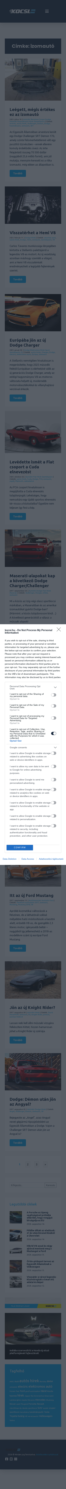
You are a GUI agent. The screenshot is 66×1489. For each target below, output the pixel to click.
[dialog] (33, 744)
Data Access (27, 859)
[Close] (60, 630)
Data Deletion (9, 859)
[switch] (53, 695)
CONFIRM (20, 847)
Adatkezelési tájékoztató (51, 859)
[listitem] (33, 687)
